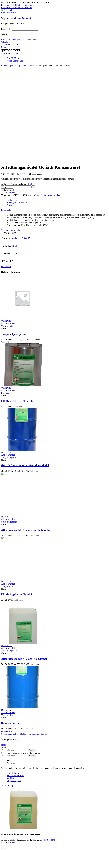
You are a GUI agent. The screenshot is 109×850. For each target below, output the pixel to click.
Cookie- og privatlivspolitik (12, 734)
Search (32, 750)
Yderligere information (17, 202)
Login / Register (14, 780)
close (3, 745)
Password (6, 29)
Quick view (6, 321)
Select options (48, 840)
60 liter (15, 238)
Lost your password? (10, 39)
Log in (4, 34)
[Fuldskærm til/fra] (8, 845)
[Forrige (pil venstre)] (2, 848)
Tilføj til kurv (7, 190)
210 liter (23, 238)
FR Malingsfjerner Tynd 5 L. (18, 594)
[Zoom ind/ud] (11, 845)
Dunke (15, 246)
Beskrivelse (12, 200)
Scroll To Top (7, 785)
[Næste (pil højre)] (5, 848)
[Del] (5, 845)
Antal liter (5, 184)
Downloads (12, 205)
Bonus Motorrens (11, 723)
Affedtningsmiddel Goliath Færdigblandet (25, 529)
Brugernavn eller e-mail (12, 23)
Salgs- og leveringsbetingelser (35, 734)
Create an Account (20, 18)
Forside (4, 65)
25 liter (31, 238)
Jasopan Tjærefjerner (13, 334)
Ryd (30, 184)
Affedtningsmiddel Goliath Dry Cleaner (24, 658)
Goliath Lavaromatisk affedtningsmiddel (25, 465)
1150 (14, 253)
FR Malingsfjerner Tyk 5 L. (17, 400)
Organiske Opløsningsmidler (20, 65)
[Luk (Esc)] (2, 845)
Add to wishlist (8, 192)
